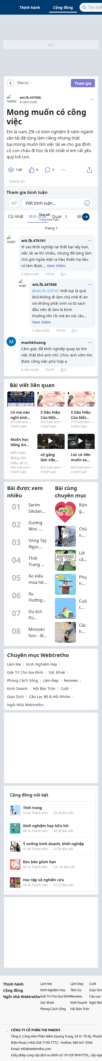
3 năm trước (30, 274)
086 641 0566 (83, 1042)
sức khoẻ (57, 672)
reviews (71, 680)
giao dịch (15, 696)
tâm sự (75, 990)
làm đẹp (51, 680)
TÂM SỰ (23, 83)
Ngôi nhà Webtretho (21, 996)
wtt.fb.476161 (33, 240)
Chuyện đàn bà (33, 83)
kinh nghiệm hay (41, 664)
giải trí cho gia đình (25, 672)
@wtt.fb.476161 (45, 290)
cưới (65, 688)
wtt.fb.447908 (30, 97)
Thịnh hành (30, 7)
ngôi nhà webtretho (25, 704)
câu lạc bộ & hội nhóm (49, 696)
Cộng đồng (63, 7)
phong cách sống (22, 680)
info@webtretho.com (36, 1049)
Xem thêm (56, 265)
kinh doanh (17, 688)
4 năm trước (30, 369)
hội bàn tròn (44, 688)
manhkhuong (33, 342)
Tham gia (83, 83)
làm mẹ (14, 664)
